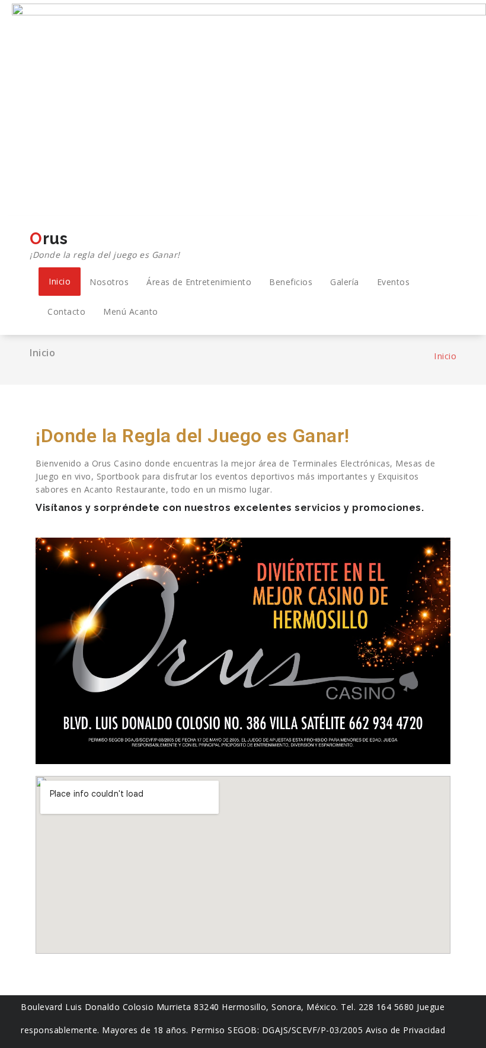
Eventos (393, 281)
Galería (344, 281)
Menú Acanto (130, 311)
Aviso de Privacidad (406, 1030)
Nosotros (109, 281)
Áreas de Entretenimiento (198, 281)
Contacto (66, 311)
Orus (105, 244)
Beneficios (290, 281)
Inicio (60, 281)
